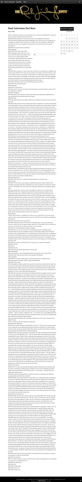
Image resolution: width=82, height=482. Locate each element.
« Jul (61, 53)
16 (69, 44)
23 (69, 48)
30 (69, 51)
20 (61, 48)
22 (66, 48)
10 (72, 41)
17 (72, 44)
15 (66, 44)
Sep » (64, 53)
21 (64, 48)
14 (64, 44)
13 (61, 44)
